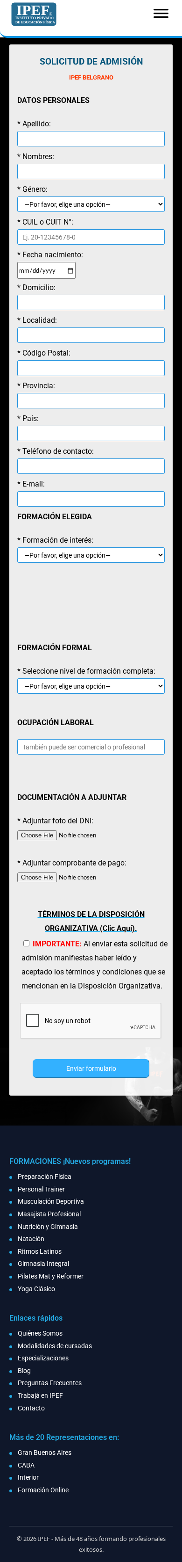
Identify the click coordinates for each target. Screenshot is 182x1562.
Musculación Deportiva (51, 1201)
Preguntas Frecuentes (50, 1383)
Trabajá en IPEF (40, 1395)
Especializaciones (43, 1358)
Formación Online (43, 1490)
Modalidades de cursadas (55, 1346)
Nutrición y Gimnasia (48, 1226)
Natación (31, 1238)
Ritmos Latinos (40, 1251)
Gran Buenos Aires (44, 1452)
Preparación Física (44, 1176)
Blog (24, 1370)
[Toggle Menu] (161, 16)
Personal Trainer (41, 1189)
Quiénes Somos (40, 1333)
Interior (28, 1477)
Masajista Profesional (49, 1214)
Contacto (31, 1408)
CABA (26, 1465)
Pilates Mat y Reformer (51, 1276)
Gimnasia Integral (43, 1263)
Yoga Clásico (36, 1289)
